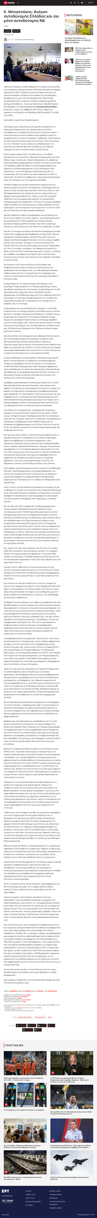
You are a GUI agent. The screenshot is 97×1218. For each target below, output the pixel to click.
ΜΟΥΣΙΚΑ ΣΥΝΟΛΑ (55, 1191)
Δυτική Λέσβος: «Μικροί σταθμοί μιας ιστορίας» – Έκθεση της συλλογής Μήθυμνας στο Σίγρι (23, 1146)
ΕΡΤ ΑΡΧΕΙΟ (29, 1205)
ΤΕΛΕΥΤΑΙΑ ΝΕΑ (14, 1045)
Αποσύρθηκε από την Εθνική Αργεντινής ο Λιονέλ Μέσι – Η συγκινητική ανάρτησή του (71, 1113)
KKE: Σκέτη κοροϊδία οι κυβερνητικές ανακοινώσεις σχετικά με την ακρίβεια (84, 51)
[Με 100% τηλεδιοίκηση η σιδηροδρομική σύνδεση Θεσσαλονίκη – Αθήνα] (25, 1162)
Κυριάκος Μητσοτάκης (25, 1017)
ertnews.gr (20, 1008)
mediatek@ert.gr (7, 1196)
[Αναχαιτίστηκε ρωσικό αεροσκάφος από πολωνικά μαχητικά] (71, 1162)
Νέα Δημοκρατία (40, 1017)
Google (28, 995)
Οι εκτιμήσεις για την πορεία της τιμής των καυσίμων (24, 1110)
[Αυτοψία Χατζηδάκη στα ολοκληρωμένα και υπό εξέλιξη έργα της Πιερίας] (79, 27)
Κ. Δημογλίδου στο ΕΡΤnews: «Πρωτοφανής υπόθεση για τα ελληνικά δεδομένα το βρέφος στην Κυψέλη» (70, 1146)
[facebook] (75, 2)
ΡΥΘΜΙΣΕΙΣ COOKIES (55, 1208)
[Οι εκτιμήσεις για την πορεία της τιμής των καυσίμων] (25, 1095)
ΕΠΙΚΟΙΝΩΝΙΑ (53, 1198)
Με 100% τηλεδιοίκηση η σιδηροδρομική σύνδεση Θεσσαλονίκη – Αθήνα (23, 1178)
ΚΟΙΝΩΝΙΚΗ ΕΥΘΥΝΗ (55, 1194)
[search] (71, 2)
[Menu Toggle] (17, 3)
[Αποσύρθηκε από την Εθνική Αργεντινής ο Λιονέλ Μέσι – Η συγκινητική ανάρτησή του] (71, 1097)
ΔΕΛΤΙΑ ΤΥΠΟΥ (30, 1198)
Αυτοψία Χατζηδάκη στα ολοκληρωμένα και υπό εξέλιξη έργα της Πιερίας (78, 40)
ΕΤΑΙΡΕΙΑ (28, 1191)
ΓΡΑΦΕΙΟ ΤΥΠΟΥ (31, 1194)
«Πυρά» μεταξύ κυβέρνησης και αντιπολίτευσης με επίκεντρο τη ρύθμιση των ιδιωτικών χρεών (83, 80)
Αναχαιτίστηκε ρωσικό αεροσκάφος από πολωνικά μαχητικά (69, 1178)
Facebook (25, 996)
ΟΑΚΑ (49, 1017)
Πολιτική (16, 31)
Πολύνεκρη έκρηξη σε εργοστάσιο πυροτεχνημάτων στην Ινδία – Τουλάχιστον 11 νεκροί (23, 1079)
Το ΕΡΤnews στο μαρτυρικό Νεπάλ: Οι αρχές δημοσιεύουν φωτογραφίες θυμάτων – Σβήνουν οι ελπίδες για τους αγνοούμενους (69, 1080)
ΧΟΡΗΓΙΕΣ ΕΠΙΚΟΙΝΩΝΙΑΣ (33, 1201)
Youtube (28, 1000)
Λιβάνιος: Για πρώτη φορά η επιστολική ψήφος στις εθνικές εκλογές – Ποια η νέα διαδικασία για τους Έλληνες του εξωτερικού (83, 65)
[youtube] (82, 2)
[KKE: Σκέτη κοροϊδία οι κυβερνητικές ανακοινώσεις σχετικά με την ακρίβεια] (69, 49)
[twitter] (78, 2)
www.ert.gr (5, 1215)
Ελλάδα (28, 991)
